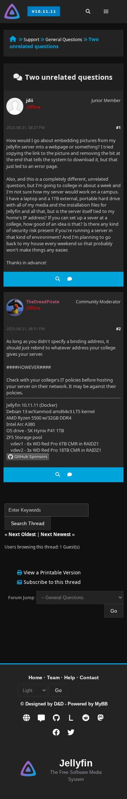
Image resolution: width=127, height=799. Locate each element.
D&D (59, 704)
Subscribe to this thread (52, 582)
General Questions (64, 39)
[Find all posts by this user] (57, 279)
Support (31, 39)
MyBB (101, 704)
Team (53, 677)
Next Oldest (22, 534)
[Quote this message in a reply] (69, 279)
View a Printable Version (52, 572)
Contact (89, 677)
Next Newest (56, 534)
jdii (29, 100)
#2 (118, 328)
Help (69, 677)
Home (35, 677)
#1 (118, 127)
